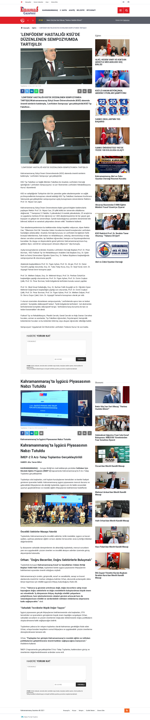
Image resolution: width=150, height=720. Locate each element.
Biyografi (91, 10)
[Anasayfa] (22, 2)
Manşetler (28, 2)
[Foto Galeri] (128, 2)
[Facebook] (23, 91)
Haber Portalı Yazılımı (31, 717)
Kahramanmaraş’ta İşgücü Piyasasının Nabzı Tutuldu (65, 20)
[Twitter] (27, 91)
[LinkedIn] (32, 91)
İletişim (81, 710)
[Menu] (120, 10)
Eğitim (34, 28)
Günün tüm (122, 20)
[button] (80, 91)
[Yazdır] (41, 91)
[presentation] (27, 20)
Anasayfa (26, 28)
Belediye (81, 10)
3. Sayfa (63, 10)
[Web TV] (123, 2)
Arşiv (47, 2)
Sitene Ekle (54, 2)
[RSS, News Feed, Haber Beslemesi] (126, 710)
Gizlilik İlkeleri (90, 710)
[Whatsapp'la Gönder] (36, 91)
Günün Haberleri (38, 2)
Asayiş (72, 10)
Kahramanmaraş (50, 10)
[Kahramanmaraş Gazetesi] (29, 10)
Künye (74, 710)
